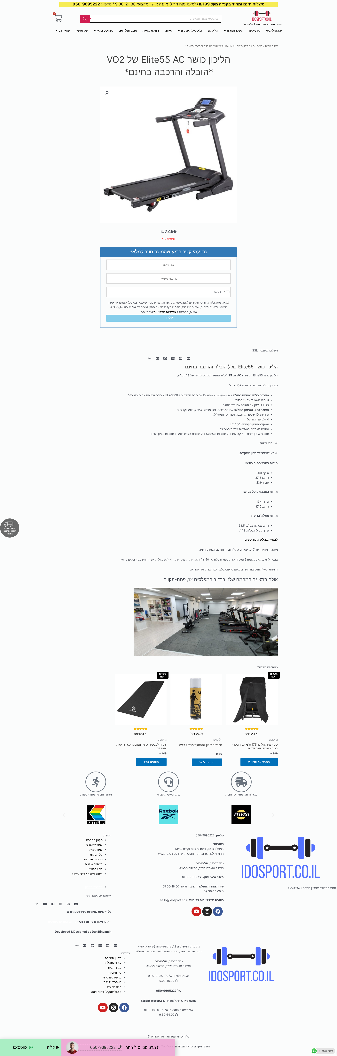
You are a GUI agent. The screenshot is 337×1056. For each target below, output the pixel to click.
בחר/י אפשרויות (259, 762)
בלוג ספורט (96, 869)
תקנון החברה (94, 840)
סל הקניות (96, 854)
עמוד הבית (271, 46)
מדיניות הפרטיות (164, 312)
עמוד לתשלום (94, 845)
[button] (106, 92)
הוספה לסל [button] (207, 762)
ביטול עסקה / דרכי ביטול (87, 874)
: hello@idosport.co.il (192, 900)
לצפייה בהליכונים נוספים (261, 539)
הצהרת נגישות (94, 864)
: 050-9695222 (210, 835)
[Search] (85, 19)
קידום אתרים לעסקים (62, 922)
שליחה (168, 318)
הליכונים (258, 46)
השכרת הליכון (94, 887)
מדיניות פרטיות (93, 859)
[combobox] (222, 292)
